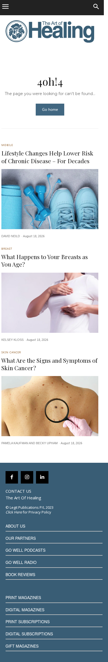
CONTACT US (18, 491)
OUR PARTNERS (21, 538)
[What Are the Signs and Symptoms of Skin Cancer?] (49, 406)
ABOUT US (15, 526)
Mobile (7, 145)
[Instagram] (27, 477)
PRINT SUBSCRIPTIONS (28, 621)
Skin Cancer (11, 352)
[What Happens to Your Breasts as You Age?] (49, 303)
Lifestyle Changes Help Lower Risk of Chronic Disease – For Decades (47, 156)
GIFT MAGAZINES (22, 646)
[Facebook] (12, 477)
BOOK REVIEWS (20, 574)
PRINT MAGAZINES (23, 597)
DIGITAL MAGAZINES (25, 609)
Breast (6, 249)
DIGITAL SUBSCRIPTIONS (29, 634)
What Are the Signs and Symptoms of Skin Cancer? (49, 364)
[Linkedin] (42, 477)
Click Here (14, 512)
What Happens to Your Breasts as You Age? (44, 260)
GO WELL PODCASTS (25, 550)
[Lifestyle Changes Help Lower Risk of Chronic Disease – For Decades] (49, 199)
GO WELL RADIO (21, 562)
